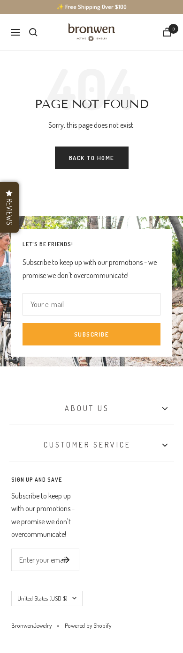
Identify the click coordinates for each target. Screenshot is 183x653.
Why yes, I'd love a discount (91, 460)
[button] (9, 207)
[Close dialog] (173, 233)
